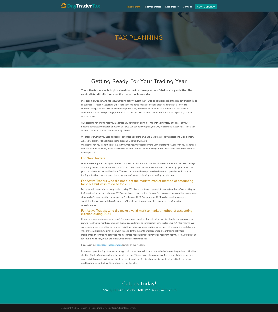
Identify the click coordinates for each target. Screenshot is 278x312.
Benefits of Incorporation (109, 244)
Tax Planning (133, 7)
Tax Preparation (152, 7)
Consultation (206, 7)
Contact (187, 7)
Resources (170, 7)
